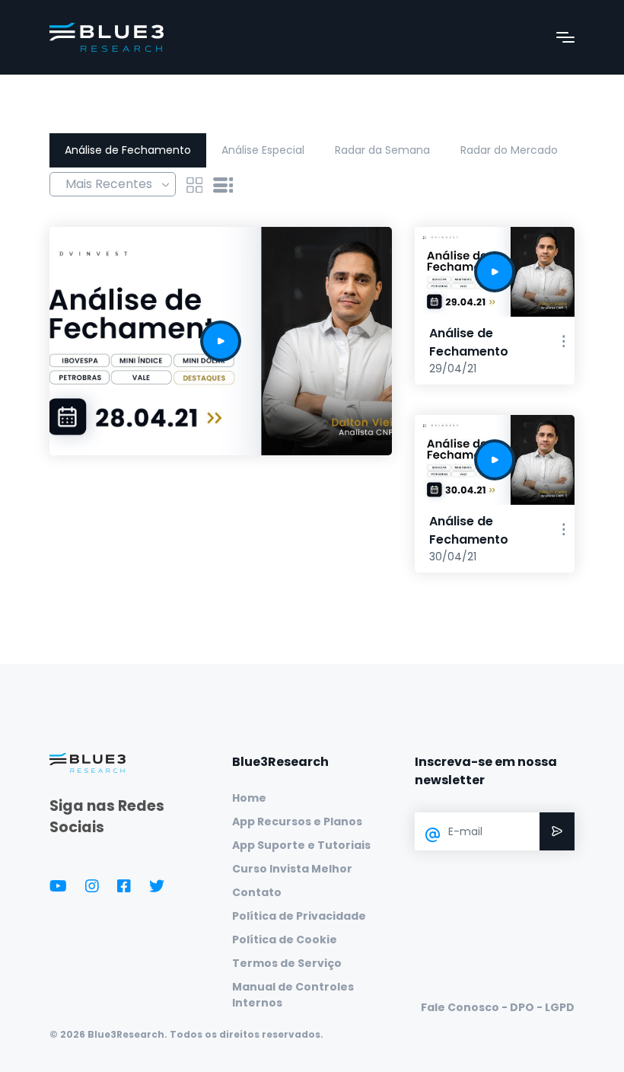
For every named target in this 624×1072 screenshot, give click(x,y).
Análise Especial (262, 150)
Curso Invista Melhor (292, 868)
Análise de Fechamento (128, 150)
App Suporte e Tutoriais (301, 845)
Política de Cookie (284, 939)
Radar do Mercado (509, 150)
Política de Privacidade (299, 916)
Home (249, 798)
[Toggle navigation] (565, 37)
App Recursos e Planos (297, 821)
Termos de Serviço (287, 963)
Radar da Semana (382, 150)
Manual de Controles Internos (293, 994)
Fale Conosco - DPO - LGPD (498, 1007)
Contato (257, 892)
